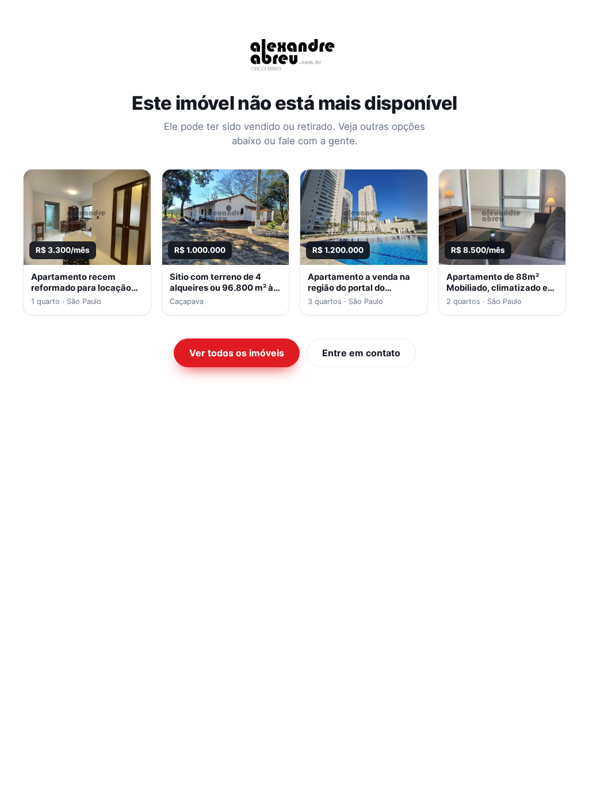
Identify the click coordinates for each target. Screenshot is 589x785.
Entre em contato (361, 353)
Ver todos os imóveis (236, 353)
